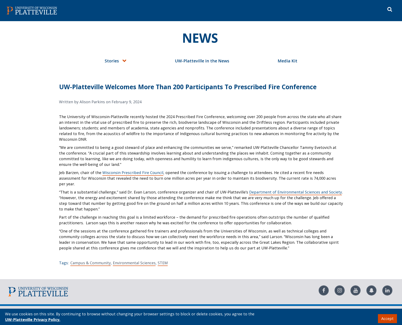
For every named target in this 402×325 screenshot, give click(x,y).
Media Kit (287, 61)
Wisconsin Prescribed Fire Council (132, 172)
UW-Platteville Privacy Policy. (32, 319)
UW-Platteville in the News (202, 61)
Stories (112, 61)
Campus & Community (90, 262)
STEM (163, 262)
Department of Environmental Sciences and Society (295, 192)
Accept (387, 318)
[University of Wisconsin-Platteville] (103, 10)
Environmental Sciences (134, 262)
